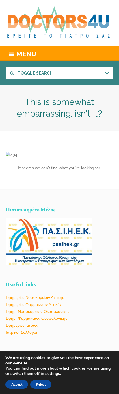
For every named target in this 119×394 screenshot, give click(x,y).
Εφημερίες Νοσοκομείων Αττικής (35, 297)
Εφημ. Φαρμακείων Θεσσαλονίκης (36, 318)
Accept (16, 384)
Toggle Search (35, 73)
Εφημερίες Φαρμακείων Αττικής (34, 304)
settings (52, 373)
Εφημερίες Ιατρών (22, 325)
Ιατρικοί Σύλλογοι (21, 332)
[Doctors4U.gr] (59, 23)
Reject (41, 384)
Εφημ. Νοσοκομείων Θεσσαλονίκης (38, 311)
